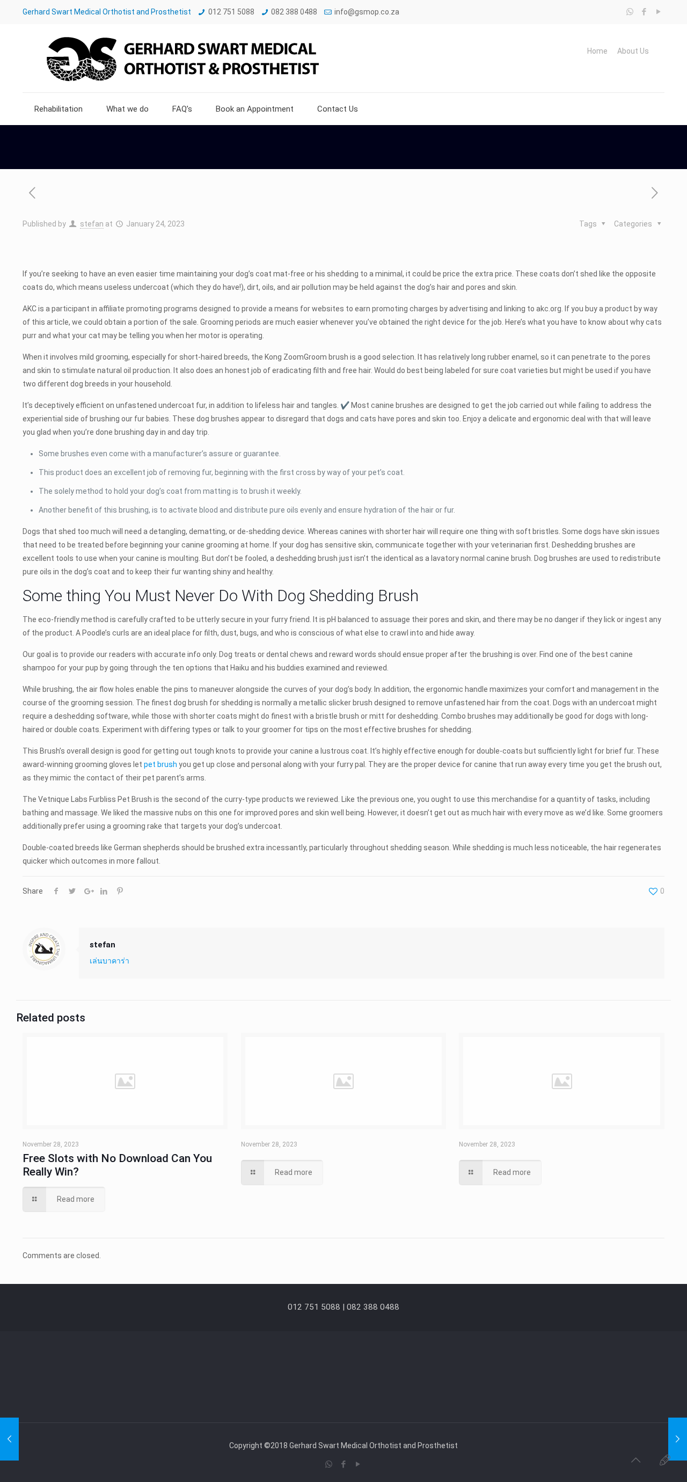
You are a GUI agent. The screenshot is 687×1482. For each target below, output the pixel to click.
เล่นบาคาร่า (109, 961)
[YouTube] (658, 12)
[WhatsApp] (629, 12)
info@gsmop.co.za (366, 12)
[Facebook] (644, 12)
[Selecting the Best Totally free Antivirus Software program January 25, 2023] (677, 1439)
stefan (92, 224)
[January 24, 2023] (9, 1439)
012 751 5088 (231, 12)
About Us (633, 51)
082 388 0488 (294, 12)
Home (597, 51)
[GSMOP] (181, 58)
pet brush (160, 764)
